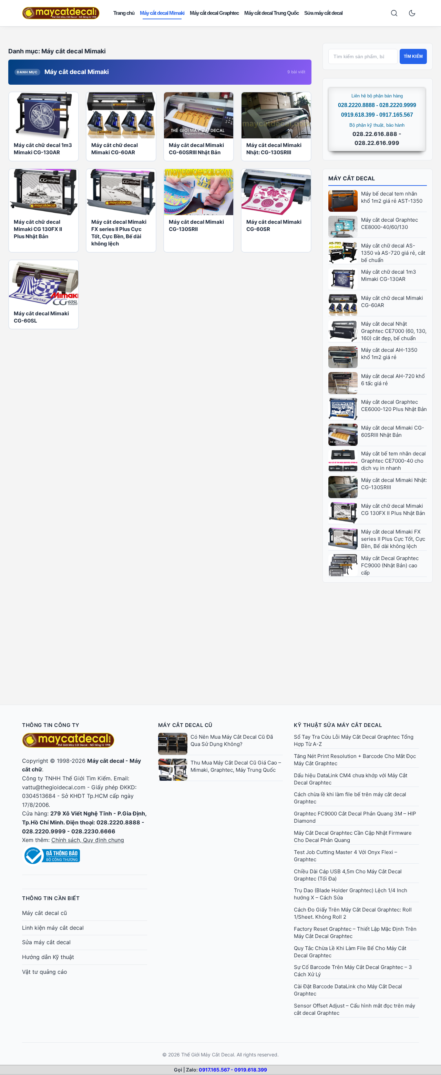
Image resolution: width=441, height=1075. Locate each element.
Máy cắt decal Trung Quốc (271, 13)
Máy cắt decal (105, 760)
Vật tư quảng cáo (44, 971)
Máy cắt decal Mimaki (162, 13)
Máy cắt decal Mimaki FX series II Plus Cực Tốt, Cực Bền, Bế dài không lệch (393, 538)
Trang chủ (123, 13)
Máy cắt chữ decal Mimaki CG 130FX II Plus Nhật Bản (38, 229)
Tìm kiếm (413, 56)
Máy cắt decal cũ (44, 912)
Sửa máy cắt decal (323, 13)
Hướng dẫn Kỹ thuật (48, 956)
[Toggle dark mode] (412, 13)
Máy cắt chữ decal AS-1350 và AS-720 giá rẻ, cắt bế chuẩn (393, 252)
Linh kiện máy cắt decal (53, 927)
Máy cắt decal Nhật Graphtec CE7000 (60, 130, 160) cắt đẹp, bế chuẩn (394, 330)
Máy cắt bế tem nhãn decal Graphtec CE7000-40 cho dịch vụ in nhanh (393, 460)
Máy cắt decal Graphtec (214, 13)
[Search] (394, 13)
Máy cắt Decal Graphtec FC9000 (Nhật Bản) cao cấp (390, 565)
